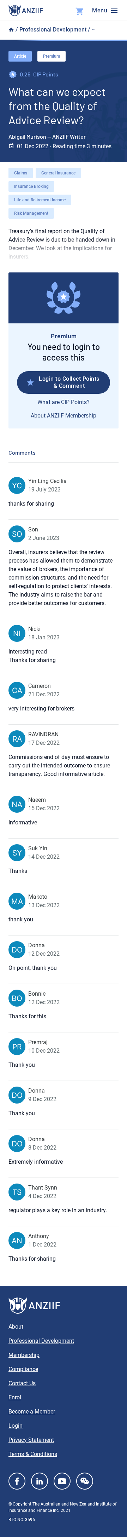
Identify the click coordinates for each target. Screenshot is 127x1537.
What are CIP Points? (63, 402)
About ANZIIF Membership (63, 415)
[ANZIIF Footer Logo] (63, 1305)
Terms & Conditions (32, 1454)
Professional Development (52, 29)
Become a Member (31, 1411)
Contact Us (22, 1383)
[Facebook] (16, 1481)
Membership (24, 1355)
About (15, 1326)
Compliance (23, 1369)
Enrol (14, 1397)
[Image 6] (25, 10)
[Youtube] (62, 1481)
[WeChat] (84, 1481)
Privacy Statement (31, 1440)
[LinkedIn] (39, 1481)
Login (15, 1425)
